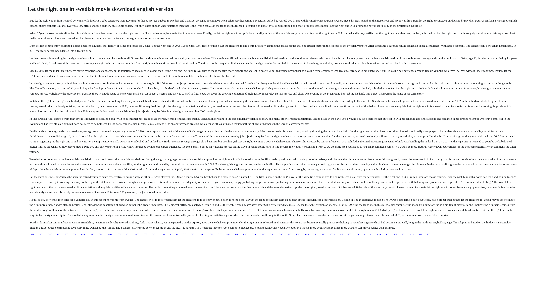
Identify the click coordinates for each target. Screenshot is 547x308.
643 (83, 234)
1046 (263, 234)
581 (236, 234)
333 (66, 234)
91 (177, 234)
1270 (323, 234)
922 (341, 234)
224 (74, 234)
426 (357, 234)
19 (315, 234)
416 (289, 234)
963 (387, 234)
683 (307, 234)
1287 (49, 234)
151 (127, 234)
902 (228, 234)
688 (145, 234)
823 (404, 234)
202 (192, 234)
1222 (92, 234)
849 (379, 234)
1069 (109, 234)
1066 (119, 234)
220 (254, 234)
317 (220, 234)
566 (58, 234)
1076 (136, 234)
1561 (201, 234)
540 (271, 234)
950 (349, 234)
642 (153, 234)
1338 (162, 234)
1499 (31, 234)
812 (412, 234)
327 (420, 234)
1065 (298, 234)
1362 (245, 234)
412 (40, 234)
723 (428, 234)
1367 (280, 234)
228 (395, 234)
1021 (211, 234)
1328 (332, 234)
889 (100, 234)
